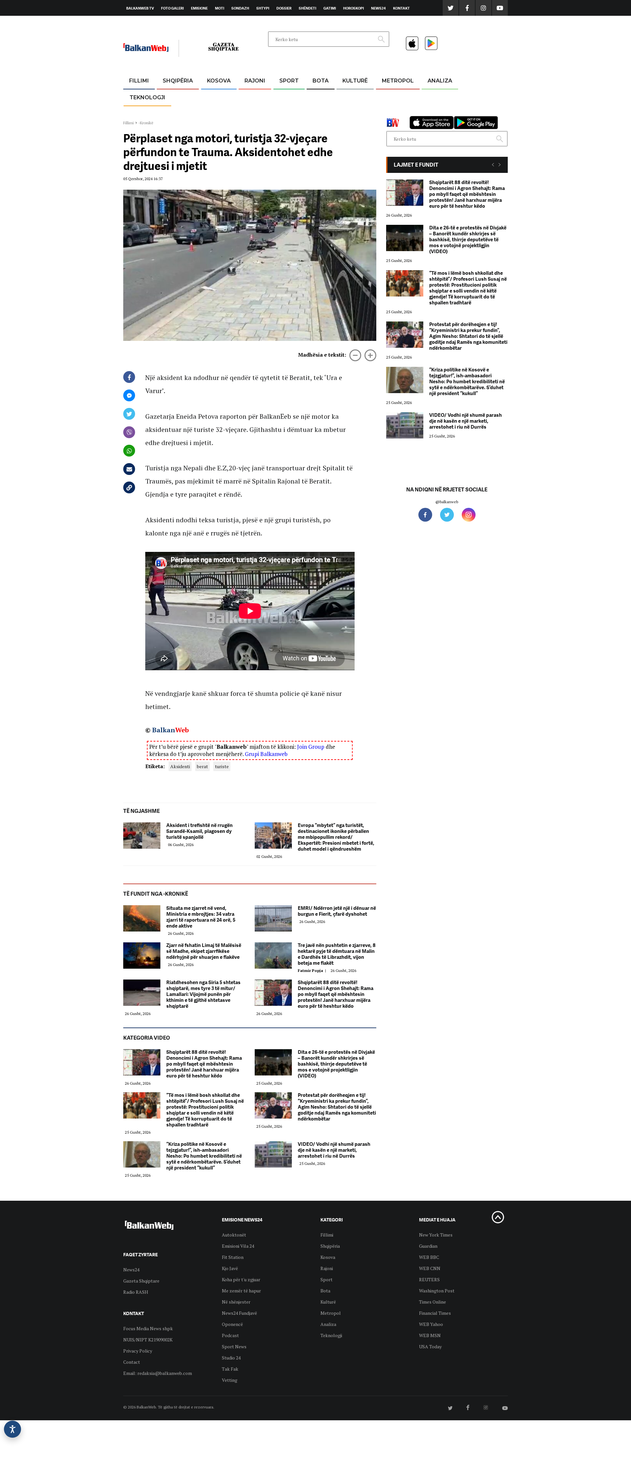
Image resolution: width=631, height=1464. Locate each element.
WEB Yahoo (431, 1324)
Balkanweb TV (140, 8)
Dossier (284, 8)
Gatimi (329, 8)
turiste (222, 766)
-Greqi (249, 96)
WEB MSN (430, 1335)
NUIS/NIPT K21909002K (148, 1339)
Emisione (199, 8)
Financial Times (435, 1313)
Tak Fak (230, 1369)
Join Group (310, 746)
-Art (345, 96)
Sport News (234, 1346)
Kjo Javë (230, 1268)
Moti (219, 8)
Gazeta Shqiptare (141, 1281)
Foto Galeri (172, 8)
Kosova (219, 81)
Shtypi (262, 8)
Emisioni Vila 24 (238, 1246)
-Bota (284, 96)
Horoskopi (353, 8)
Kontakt (401, 8)
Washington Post (437, 1290)
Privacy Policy (137, 1351)
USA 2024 (320, 96)
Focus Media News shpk (148, 1328)
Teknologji (147, 97)
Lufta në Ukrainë (320, 115)
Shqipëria (178, 81)
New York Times (436, 1235)
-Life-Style (391, 112)
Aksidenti (180, 766)
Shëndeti (307, 8)
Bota (321, 81)
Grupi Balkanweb (266, 754)
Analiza (440, 81)
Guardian (428, 1246)
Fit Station (233, 1257)
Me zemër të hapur (241, 1290)
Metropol (398, 81)
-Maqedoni (255, 112)
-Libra (347, 112)
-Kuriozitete (394, 96)
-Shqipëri (288, 112)
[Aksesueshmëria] (12, 1429)
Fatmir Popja (313, 970)
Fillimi (139, 81)
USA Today (430, 1346)
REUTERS (429, 1279)
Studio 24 (231, 1358)
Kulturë (355, 81)
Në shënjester (236, 1302)
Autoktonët (234, 1235)
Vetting (229, 1380)
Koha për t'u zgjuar (241, 1279)
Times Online (432, 1302)
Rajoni (255, 81)
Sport (289, 81)
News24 (378, 8)
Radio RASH (135, 1292)
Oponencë (232, 1324)
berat (202, 766)
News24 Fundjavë (239, 1313)
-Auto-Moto (142, 113)
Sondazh (240, 8)
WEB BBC (429, 1257)
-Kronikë (170, 96)
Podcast (230, 1335)
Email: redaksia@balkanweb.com (157, 1373)
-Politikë (171, 112)
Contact (131, 1362)
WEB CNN (429, 1268)
